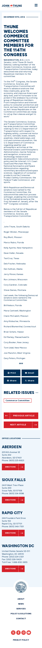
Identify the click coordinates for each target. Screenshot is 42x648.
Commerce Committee (18, 400)
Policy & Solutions (21, 614)
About (21, 599)
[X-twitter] (13, 632)
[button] (12, 373)
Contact (21, 618)
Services (21, 609)
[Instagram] (23, 632)
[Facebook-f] (18, 632)
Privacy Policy (21, 640)
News (21, 604)
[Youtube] (28, 632)
